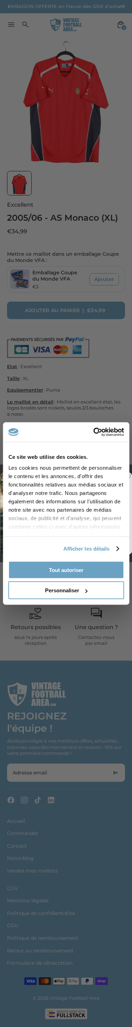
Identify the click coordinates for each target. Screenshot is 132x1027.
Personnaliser (62, 590)
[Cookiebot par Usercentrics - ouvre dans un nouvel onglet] (94, 432)
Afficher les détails (86, 549)
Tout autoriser (66, 570)
